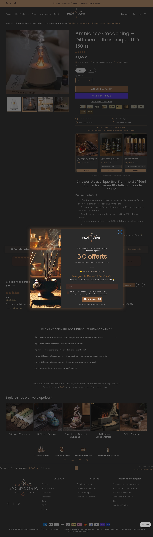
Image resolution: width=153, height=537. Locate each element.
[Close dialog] (120, 232)
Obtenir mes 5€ (92, 299)
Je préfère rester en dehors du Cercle (92, 304)
